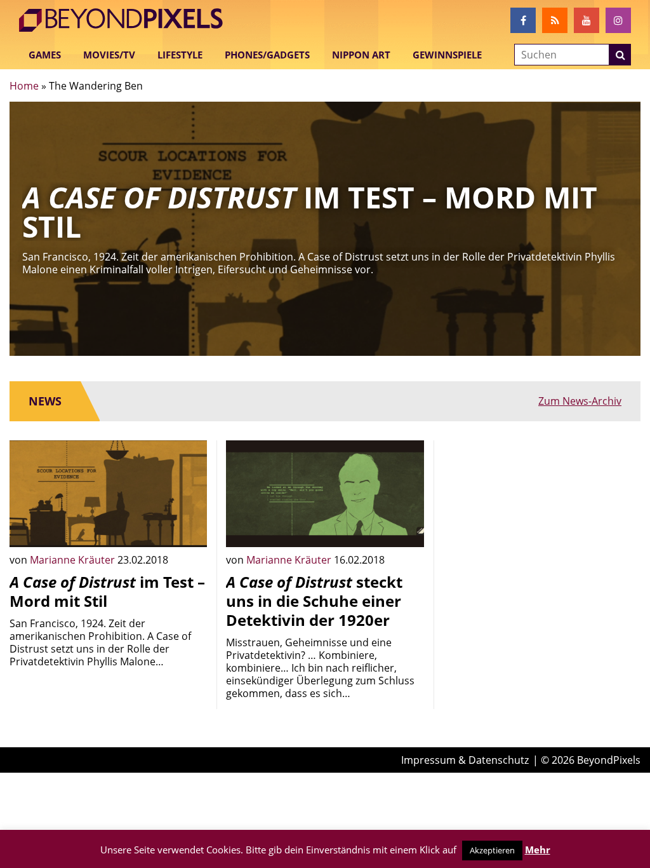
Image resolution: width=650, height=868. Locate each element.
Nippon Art (361, 54)
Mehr (537, 849)
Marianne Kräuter (73, 560)
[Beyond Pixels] (127, 20)
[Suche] (620, 54)
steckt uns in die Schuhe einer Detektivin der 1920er (314, 600)
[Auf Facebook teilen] (188, 528)
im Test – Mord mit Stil (107, 591)
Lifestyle (179, 54)
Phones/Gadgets (267, 54)
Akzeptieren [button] (492, 850)
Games (45, 54)
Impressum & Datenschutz (465, 760)
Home (24, 86)
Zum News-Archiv (579, 401)
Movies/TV (109, 54)
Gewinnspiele (447, 54)
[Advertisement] (541, 519)
